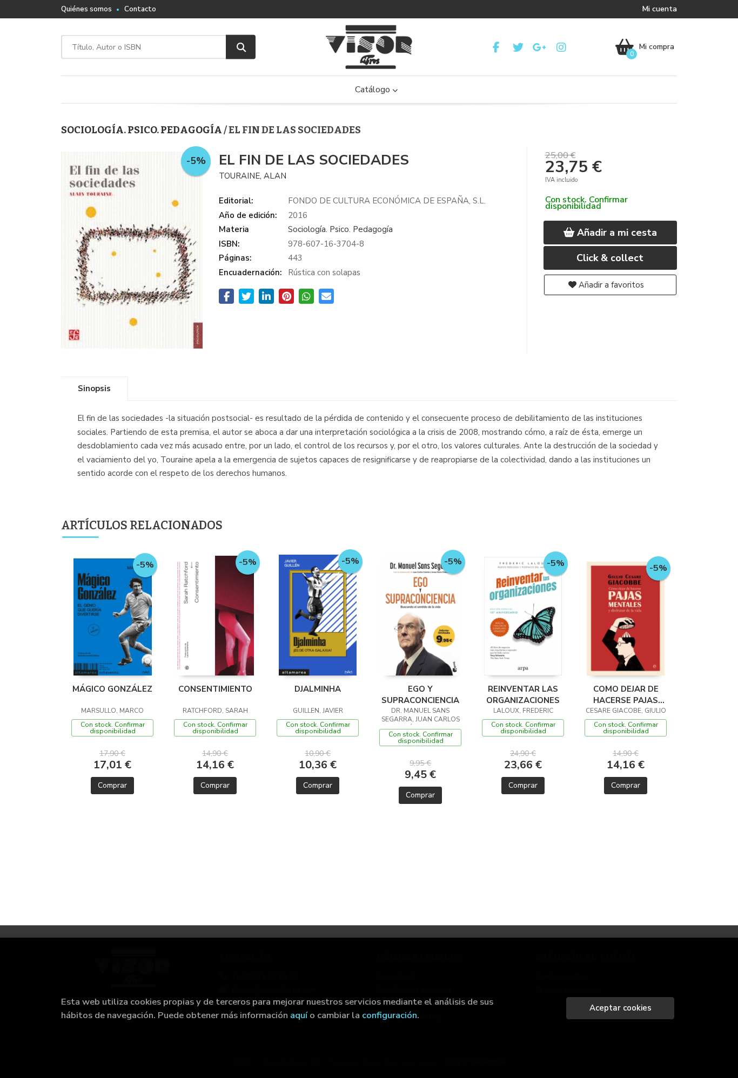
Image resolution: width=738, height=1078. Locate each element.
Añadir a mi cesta (615, 232)
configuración (389, 1015)
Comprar (112, 785)
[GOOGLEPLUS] (539, 47)
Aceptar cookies (620, 1007)
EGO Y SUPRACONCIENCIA (420, 694)
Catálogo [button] (373, 89)
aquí (298, 1015)
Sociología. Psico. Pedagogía (142, 130)
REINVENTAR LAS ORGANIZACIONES (523, 694)
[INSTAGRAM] (561, 47)
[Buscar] (241, 47)
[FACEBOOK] (496, 47)
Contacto (140, 9)
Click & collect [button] (609, 257)
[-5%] (112, 616)
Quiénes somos (86, 9)
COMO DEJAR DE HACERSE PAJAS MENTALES (626, 694)
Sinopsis (94, 388)
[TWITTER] (518, 47)
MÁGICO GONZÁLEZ (112, 689)
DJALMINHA (317, 689)
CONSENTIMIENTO (215, 689)
